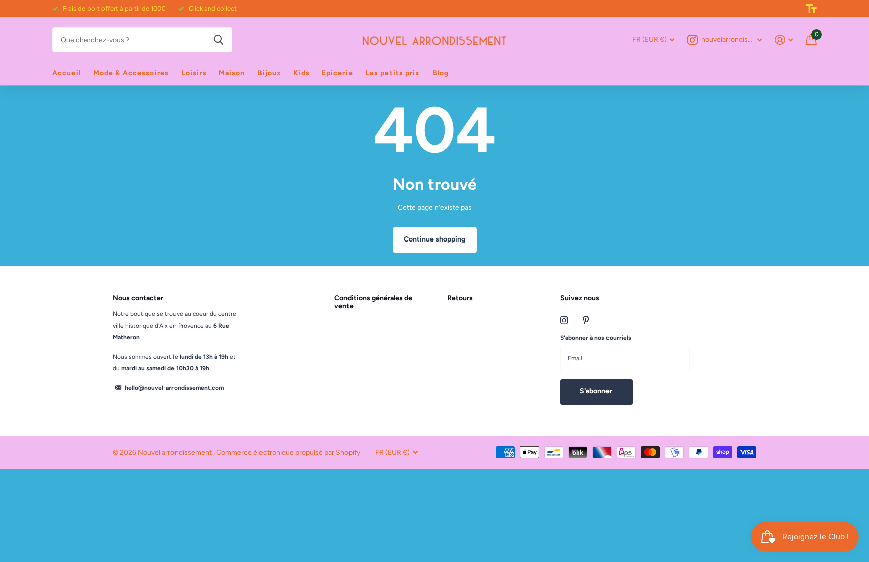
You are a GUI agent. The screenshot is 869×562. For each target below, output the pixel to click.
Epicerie (337, 73)
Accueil (66, 73)
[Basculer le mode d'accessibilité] (811, 8)
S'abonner (597, 391)
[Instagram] (564, 320)
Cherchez (218, 39)
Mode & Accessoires (131, 73)
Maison (232, 73)
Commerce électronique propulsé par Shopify (288, 452)
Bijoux (269, 73)
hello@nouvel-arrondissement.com (174, 387)
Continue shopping (434, 239)
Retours (460, 298)
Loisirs (194, 73)
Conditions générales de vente (373, 302)
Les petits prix (392, 73)
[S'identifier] (783, 40)
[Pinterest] (586, 320)
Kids (301, 73)
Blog (440, 73)
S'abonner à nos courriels (595, 337)
